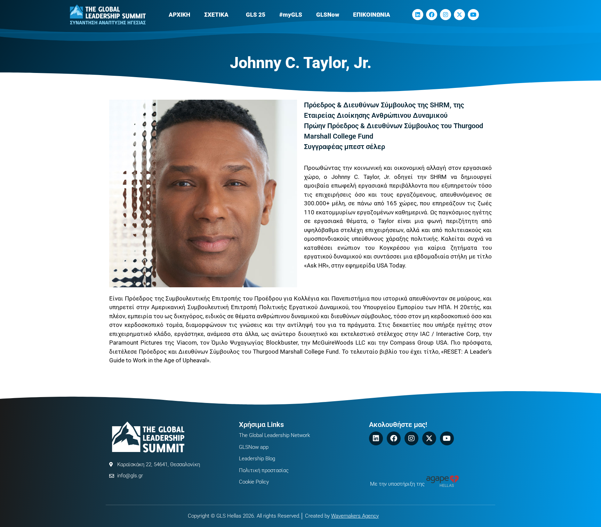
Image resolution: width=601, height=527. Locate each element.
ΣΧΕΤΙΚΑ (216, 14)
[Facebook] (431, 14)
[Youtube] (473, 14)
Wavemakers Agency (355, 516)
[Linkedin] (417, 14)
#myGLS (290, 14)
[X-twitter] (459, 14)
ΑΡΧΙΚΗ (179, 14)
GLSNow (327, 14)
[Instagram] (445, 14)
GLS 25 (255, 14)
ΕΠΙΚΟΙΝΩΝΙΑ (371, 14)
